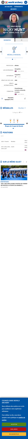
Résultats (21, 108)
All (19, 112)
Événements (18, 6)
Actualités (8, 6)
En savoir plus (14, 434)
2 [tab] (14, 128)
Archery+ (13, 9)
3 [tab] (15, 59)
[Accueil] (14, 2)
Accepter (14, 424)
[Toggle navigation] (25, 2)
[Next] (26, 162)
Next (27, 52)
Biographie (7, 40)
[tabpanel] (14, 51)
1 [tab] (12, 59)
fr (3, 2)
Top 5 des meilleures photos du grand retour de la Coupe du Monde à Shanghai (14, 185)
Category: (16, 112)
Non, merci (14, 429)
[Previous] (23, 162)
